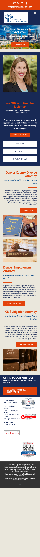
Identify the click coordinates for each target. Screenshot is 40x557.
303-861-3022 (19, 3)
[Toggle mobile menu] (35, 13)
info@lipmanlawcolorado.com (20, 6)
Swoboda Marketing (22, 479)
